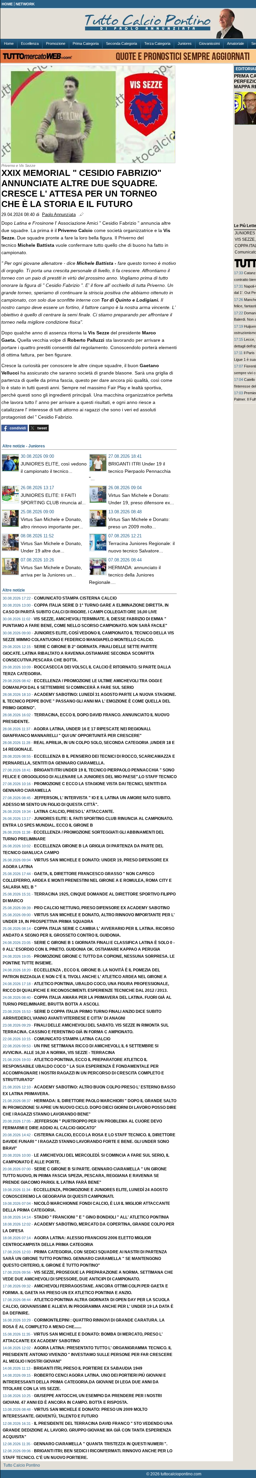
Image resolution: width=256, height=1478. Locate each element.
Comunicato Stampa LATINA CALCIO (72, 1039)
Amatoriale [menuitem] (235, 43)
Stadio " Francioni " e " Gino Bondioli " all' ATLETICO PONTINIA (101, 1217)
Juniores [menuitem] (185, 43)
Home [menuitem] (9, 43)
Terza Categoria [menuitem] (157, 43)
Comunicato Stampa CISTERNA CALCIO (75, 598)
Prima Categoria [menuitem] (86, 43)
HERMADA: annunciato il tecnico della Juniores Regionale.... (125, 575)
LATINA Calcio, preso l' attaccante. (74, 811)
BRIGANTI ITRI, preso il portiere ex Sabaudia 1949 (88, 1368)
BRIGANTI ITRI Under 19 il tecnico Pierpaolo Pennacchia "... (130, 471)
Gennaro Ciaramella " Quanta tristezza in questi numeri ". (100, 1444)
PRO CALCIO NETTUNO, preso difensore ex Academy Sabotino (102, 908)
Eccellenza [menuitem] (30, 43)
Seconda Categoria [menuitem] (121, 43)
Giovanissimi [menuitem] (209, 43)
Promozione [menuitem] (55, 43)
